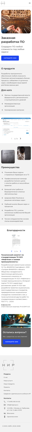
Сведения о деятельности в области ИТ (17, 394)
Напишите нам (10, 58)
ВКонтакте (10, 413)
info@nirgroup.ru (12, 405)
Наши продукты (9, 384)
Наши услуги (8, 380)
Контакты (7, 390)
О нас (6, 377)
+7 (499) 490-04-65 (13, 401)
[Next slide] (20, 139)
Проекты (7, 387)
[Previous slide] (12, 139)
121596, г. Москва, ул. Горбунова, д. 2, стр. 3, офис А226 (18, 409)
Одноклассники (12, 416)
